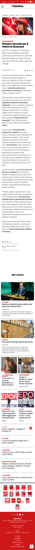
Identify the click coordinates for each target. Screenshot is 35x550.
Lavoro (17, 15)
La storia (17, 544)
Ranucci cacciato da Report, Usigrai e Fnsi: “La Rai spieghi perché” (26, 414)
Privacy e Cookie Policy (17, 546)
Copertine (11, 15)
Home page (4, 15)
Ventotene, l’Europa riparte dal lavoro (17, 342)
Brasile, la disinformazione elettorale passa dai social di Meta (17, 305)
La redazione (11, 2)
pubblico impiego (10, 246)
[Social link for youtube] (31, 1)
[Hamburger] (2, 7)
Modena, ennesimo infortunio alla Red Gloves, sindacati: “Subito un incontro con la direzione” (16, 466)
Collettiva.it (17, 518)
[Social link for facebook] (25, 1)
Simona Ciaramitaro (23, 386)
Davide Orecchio (5, 309)
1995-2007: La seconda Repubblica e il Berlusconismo (8, 381)
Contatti (4, 2)
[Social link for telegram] (33, 1)
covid (3, 248)
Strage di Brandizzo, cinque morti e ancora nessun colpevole (26, 380)
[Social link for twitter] (23, 1)
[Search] (19, 2)
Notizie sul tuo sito (17, 542)
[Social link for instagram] (28, 1)
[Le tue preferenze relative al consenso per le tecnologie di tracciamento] (31, 546)
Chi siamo (17, 536)
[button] (25, 70)
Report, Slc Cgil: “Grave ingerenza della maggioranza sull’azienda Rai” (9, 414)
